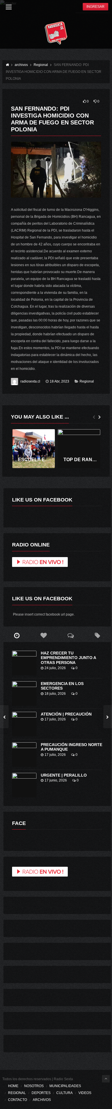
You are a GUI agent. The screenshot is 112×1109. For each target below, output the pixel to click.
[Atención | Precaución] (24, 724)
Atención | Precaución (66, 714)
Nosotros (34, 1086)
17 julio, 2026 (55, 719)
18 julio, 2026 (55, 694)
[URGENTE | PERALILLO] (24, 785)
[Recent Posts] (16, 635)
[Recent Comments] (70, 635)
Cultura (64, 1093)
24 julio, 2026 (55, 668)
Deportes (41, 1093)
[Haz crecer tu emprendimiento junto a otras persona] (24, 663)
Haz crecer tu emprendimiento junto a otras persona (68, 658)
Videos (84, 1093)
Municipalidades (65, 1086)
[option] (33, 448)
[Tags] (97, 635)
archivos (42, 1100)
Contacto (17, 1100)
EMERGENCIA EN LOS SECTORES (62, 686)
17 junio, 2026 (56, 780)
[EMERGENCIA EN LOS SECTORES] (24, 693)
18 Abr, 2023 (59, 381)
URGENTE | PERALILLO (64, 775)
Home (13, 1086)
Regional (87, 381)
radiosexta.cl (30, 381)
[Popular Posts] (43, 635)
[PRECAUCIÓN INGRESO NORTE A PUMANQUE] (24, 754)
